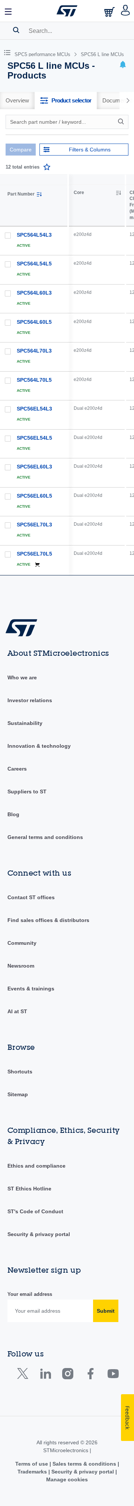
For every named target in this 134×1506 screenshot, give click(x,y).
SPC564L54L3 (34, 235)
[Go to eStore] (110, 11)
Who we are (22, 677)
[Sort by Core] (118, 192)
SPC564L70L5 (34, 380)
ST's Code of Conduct (35, 1211)
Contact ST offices (31, 897)
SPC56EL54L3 (34, 409)
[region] (101, 374)
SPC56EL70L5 (34, 554)
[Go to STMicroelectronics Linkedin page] (45, 1375)
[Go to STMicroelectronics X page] (24, 1375)
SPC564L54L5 (34, 264)
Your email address (29, 1294)
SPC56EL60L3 (34, 467)
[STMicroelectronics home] (67, 10)
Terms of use (32, 1464)
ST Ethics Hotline (29, 1189)
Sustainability (24, 723)
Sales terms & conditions (84, 1464)
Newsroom (20, 966)
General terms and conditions (45, 837)
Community (21, 943)
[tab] (17, 100)
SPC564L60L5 (34, 322)
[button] (8, 11)
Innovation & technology (39, 746)
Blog (13, 814)
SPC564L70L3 (34, 351)
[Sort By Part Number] (39, 194)
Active (24, 245)
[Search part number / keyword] (122, 121)
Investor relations (29, 700)
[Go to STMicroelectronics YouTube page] (113, 1375)
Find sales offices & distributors (48, 920)
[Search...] (16, 30)
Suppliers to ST (27, 792)
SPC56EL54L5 (34, 438)
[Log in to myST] (125, 11)
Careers (17, 769)
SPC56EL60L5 (34, 496)
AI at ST (17, 1011)
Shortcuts (19, 1072)
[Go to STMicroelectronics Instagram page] (67, 1375)
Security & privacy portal (38, 1234)
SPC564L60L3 (34, 293)
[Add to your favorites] (47, 167)
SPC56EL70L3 (34, 525)
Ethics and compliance (36, 1166)
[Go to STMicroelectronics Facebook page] (90, 1375)
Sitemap (17, 1094)
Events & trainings (30, 989)
